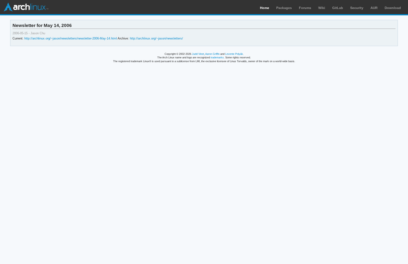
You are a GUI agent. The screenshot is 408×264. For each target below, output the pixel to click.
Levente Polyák (234, 53)
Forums (305, 8)
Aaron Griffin (212, 53)
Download (393, 8)
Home (264, 8)
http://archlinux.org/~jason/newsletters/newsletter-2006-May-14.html (70, 38)
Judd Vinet (198, 53)
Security (356, 8)
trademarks (217, 57)
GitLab (337, 8)
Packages (284, 8)
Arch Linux (26, 7)
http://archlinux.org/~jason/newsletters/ (156, 38)
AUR (374, 8)
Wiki (321, 8)
